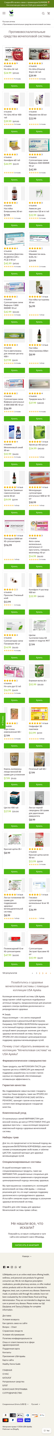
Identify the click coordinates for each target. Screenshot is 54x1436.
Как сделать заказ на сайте (15, 1323)
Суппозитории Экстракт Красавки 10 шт (39, 951)
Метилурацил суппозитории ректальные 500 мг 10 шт (39, 494)
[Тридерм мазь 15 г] (39, 384)
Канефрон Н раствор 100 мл (38, 591)
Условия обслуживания (13, 1335)
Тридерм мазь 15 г (37, 399)
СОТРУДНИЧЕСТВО (12, 1393)
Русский (34, 1404)
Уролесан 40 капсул (38, 445)
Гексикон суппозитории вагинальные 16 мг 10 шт (39, 901)
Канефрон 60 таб (12, 160)
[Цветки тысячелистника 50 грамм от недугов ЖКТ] (39, 626)
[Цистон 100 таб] (14, 798)
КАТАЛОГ (7, 1378)
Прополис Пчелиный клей (13, 596)
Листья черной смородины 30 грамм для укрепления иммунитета (39, 811)
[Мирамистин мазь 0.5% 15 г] (39, 239)
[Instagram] (12, 1267)
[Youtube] (8, 1267)
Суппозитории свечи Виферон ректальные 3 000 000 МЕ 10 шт (14, 402)
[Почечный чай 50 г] (39, 759)
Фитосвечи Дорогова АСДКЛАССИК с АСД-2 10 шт (13, 257)
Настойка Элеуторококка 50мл (38, 349)
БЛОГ (5, 1385)
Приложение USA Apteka (14, 1356)
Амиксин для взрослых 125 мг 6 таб (39, 210)
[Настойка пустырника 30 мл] (39, 287)
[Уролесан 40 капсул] (39, 432)
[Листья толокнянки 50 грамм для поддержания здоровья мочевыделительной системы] (14, 885)
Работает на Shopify (11, 1429)
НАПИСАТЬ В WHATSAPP (27, 1245)
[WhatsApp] (16, 1267)
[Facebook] (4, 1267)
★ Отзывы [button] (3, 721)
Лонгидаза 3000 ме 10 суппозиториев (13, 540)
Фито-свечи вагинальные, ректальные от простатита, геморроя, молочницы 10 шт (39, 547)
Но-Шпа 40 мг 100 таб (12, 116)
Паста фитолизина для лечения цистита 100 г (13, 354)
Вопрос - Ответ (10, 1327)
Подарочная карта (11, 1349)
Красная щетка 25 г (13, 849)
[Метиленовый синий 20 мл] (14, 432)
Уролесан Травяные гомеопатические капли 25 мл (13, 493)
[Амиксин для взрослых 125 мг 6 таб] (39, 193)
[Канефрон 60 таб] (14, 145)
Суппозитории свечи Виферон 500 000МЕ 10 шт (39, 163)
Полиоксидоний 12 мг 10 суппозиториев (13, 950)
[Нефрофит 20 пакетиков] (39, 714)
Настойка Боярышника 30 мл (13, 210)
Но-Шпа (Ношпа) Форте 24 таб (37, 70)
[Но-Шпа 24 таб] (14, 54)
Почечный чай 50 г (37, 769)
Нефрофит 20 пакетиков (35, 727)
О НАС (6, 1374)
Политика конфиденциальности (17, 1338)
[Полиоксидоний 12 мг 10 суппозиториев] (14, 939)
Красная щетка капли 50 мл (39, 856)
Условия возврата (11, 1319)
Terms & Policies (23, 1306)
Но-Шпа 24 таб (11, 69)
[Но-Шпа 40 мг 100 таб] (14, 99)
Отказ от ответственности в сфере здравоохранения (19, 1343)
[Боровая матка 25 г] (39, 671)
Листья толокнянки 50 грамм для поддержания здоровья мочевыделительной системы (14, 904)
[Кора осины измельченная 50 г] (14, 714)
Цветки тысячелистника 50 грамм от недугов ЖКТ (39, 638)
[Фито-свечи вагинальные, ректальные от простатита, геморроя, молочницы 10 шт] (39, 526)
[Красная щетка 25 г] (14, 840)
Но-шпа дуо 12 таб (12, 686)
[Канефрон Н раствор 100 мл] (39, 580)
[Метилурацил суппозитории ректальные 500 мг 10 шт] (39, 478)
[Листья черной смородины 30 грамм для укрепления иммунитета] (39, 798)
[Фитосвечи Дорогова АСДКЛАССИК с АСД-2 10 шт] (14, 239)
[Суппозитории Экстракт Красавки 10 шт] (39, 939)
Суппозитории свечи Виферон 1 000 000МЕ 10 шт (13, 305)
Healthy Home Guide (11, 1364)
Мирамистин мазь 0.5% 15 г (37, 255)
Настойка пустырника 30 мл (39, 301)
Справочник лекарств (13, 1331)
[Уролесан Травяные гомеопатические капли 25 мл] (14, 478)
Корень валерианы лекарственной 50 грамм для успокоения (14, 772)
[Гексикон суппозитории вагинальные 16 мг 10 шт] (39, 885)
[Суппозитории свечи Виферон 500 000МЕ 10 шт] (39, 145)
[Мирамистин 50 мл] (39, 99)
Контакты (7, 1352)
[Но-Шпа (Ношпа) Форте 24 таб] (39, 54)
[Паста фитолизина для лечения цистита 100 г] (14, 336)
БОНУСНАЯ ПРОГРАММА (15, 1389)
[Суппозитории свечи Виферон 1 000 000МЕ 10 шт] (14, 287)
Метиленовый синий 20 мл (13, 448)
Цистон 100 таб (11, 807)
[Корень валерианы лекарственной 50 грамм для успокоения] (14, 759)
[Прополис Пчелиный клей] (14, 580)
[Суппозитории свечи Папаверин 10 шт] (14, 626)
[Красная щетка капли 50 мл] (39, 840)
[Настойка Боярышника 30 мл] (14, 193)
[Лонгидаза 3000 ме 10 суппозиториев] (14, 526)
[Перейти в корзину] (48, 13)
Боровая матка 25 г (38, 680)
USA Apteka (27, 1426)
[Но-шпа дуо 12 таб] (14, 671)
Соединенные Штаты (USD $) (14, 1404)
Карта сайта (8, 1360)
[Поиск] (43, 13)
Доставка (7, 1315)
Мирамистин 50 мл (38, 115)
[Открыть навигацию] (4, 13)
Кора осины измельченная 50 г (12, 730)
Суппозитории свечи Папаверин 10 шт (13, 642)
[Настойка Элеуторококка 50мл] (39, 336)
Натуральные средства (13, 1381)
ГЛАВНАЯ (7, 1370)
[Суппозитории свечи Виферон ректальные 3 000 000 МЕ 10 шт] (14, 384)
